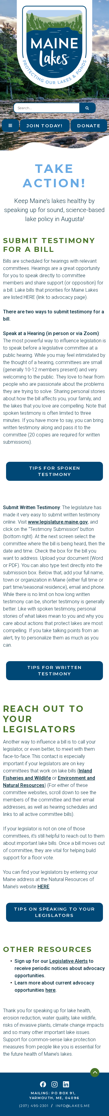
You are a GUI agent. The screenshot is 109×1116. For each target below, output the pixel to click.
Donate (89, 125)
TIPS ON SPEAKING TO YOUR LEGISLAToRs (54, 912)
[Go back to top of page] (94, 1072)
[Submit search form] (87, 108)
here (50, 990)
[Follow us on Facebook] (43, 1084)
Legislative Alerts (68, 961)
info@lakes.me (73, 1106)
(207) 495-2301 (34, 1106)
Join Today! (45, 125)
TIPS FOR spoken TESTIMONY (54, 471)
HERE (43, 886)
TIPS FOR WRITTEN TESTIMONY (54, 670)
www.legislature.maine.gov (58, 522)
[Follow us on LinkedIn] (66, 1084)
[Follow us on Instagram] (54, 1084)
